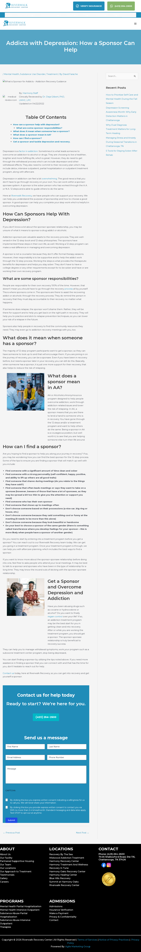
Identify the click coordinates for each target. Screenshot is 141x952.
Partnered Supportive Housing (17, 861)
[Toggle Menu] (8, 16)
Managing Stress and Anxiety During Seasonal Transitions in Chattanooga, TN (121, 141)
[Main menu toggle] (135, 24)
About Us (5, 854)
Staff (35, 93)
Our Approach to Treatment (15, 871)
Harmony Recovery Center (64, 861)
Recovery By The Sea (61, 854)
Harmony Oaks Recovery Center (67, 871)
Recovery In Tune (59, 868)
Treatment (52, 74)
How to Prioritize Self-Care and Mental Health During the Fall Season (122, 98)
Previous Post (11, 832)
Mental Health (11, 74)
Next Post (82, 832)
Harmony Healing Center (63, 875)
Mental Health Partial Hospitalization (20, 906)
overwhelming (49, 178)
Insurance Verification (61, 910)
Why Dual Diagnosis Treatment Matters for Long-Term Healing (121, 129)
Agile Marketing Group (77, 946)
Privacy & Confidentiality (62, 916)
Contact (53, 920)
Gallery (4, 878)
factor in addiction (28, 151)
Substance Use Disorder (32, 74)
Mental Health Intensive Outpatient (20, 910)
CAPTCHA (10, 790)
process (68, 288)
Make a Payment (58, 913)
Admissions (56, 906)
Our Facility (6, 858)
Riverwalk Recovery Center (64, 885)
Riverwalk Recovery (21, 195)
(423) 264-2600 (46, 717)
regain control (55, 616)
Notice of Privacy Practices (114, 939)
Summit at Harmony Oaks (64, 881)
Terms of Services (87, 939)
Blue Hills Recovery (59, 878)
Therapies (5, 927)
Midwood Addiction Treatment (66, 858)
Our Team (5, 864)
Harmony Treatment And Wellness (68, 864)
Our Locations (8, 868)
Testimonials (7, 875)
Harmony (28, 93)
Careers (4, 881)
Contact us (8, 673)
